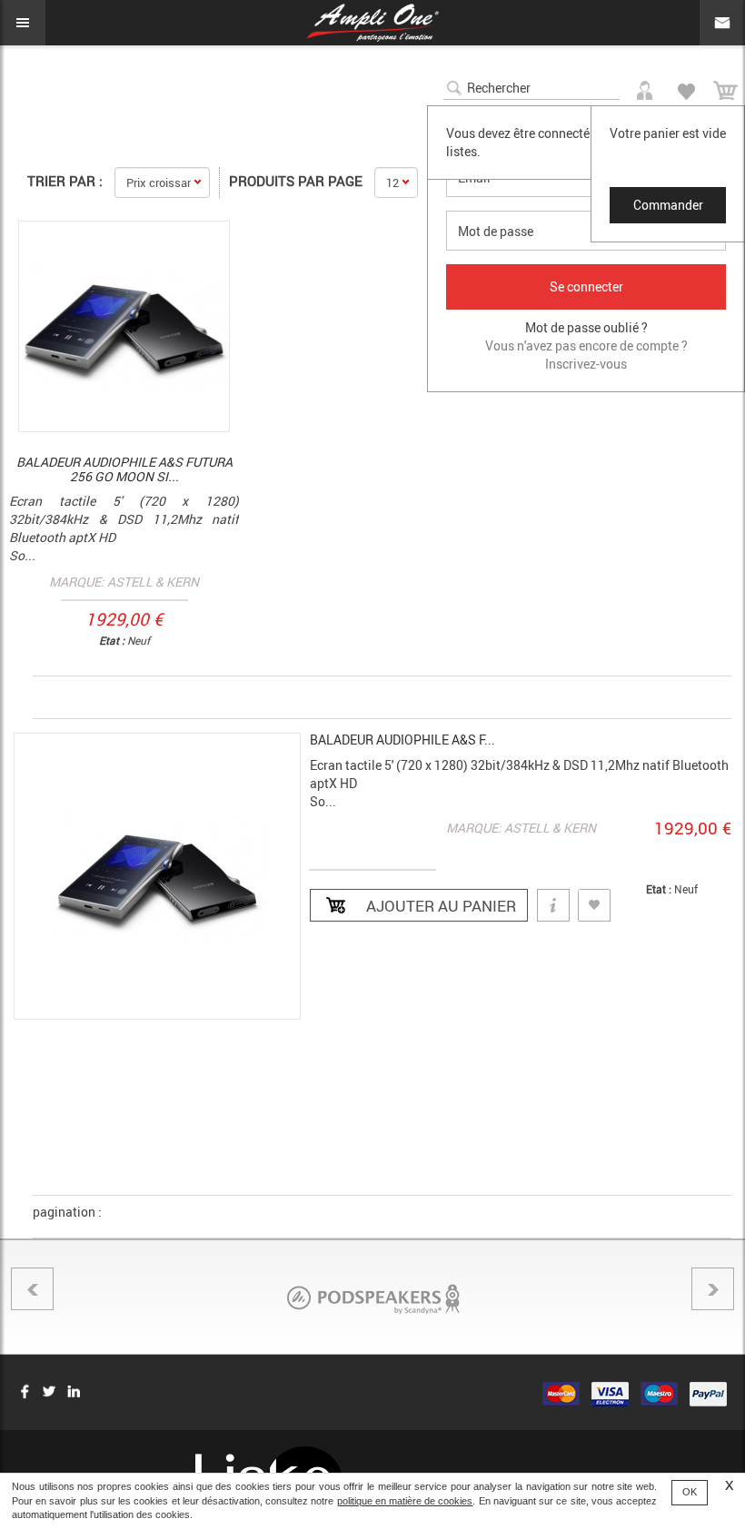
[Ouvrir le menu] (22, 22)
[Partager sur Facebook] (24, 1391)
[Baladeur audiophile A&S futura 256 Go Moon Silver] (124, 326)
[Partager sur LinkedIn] (73, 1391)
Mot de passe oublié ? (586, 327)
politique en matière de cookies (405, 1500)
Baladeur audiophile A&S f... (402, 739)
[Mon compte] (647, 87)
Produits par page (296, 181)
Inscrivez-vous (586, 363)
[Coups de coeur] (686, 88)
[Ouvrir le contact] (722, 22)
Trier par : (65, 181)
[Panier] (725, 88)
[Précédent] (32, 1289)
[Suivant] (712, 1289)
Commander (668, 204)
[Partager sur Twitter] (49, 1391)
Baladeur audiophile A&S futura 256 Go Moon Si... (124, 468)
